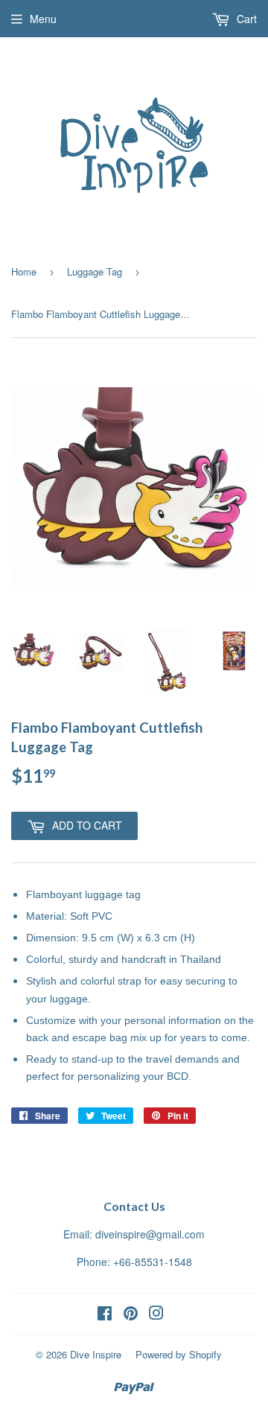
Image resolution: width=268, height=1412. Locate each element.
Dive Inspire (95, 1354)
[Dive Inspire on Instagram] (156, 1314)
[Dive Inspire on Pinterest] (130, 1314)
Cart (245, 18)
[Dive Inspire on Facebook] (104, 1314)
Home (23, 271)
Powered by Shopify (178, 1354)
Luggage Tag (94, 271)
